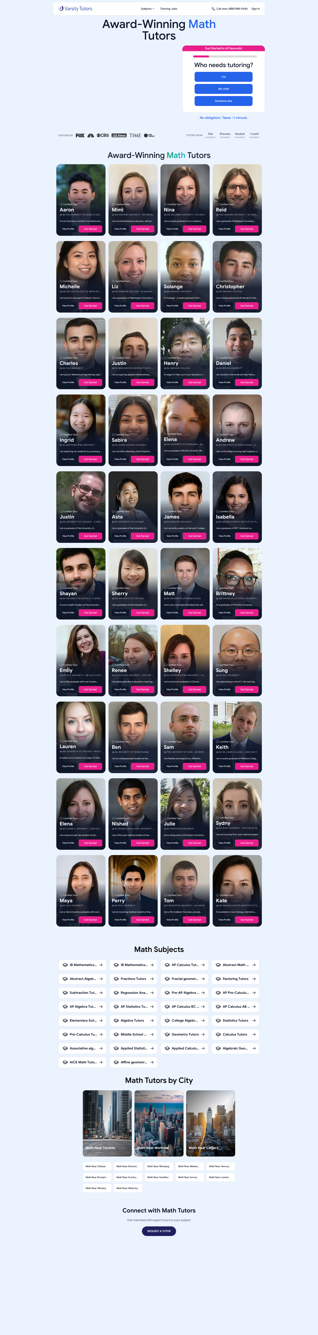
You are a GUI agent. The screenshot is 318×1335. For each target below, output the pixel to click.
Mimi (117, 209)
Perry (118, 900)
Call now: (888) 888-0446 (232, 8)
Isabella (225, 516)
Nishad (120, 823)
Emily (66, 670)
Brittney (225, 593)
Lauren (68, 746)
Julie (169, 823)
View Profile (68, 228)
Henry (171, 363)
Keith (222, 746)
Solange (173, 286)
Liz (115, 286)
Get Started (90, 228)
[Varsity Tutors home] (75, 9)
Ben (116, 746)
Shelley (172, 670)
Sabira (119, 440)
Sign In (256, 8)
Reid (221, 209)
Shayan (68, 593)
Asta (117, 516)
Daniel (223, 363)
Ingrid (67, 440)
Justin (119, 363)
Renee (119, 670)
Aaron (67, 209)
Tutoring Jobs (168, 8)
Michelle (70, 286)
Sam (169, 746)
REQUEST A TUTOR (159, 1231)
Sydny (223, 823)
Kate (221, 900)
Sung (222, 670)
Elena (170, 439)
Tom (169, 900)
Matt (169, 593)
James (171, 516)
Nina (169, 209)
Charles (69, 363)
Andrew (225, 440)
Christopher (230, 286)
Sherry (120, 593)
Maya (66, 900)
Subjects (146, 8)
